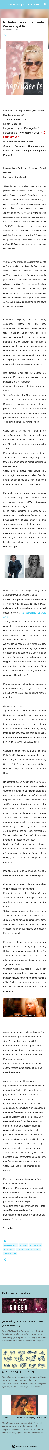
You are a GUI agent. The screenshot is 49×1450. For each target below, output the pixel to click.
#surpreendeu (10, 1245)
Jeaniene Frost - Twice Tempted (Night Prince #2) (24, 1418)
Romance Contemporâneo (28, 1249)
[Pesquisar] (45, 4)
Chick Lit (23, 1245)
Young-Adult (10, 1253)
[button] (5, 35)
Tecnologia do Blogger (26, 1446)
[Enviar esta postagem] (5, 1242)
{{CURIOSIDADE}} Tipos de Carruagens (19, 1372)
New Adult (8, 1249)
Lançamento (35, 1245)
